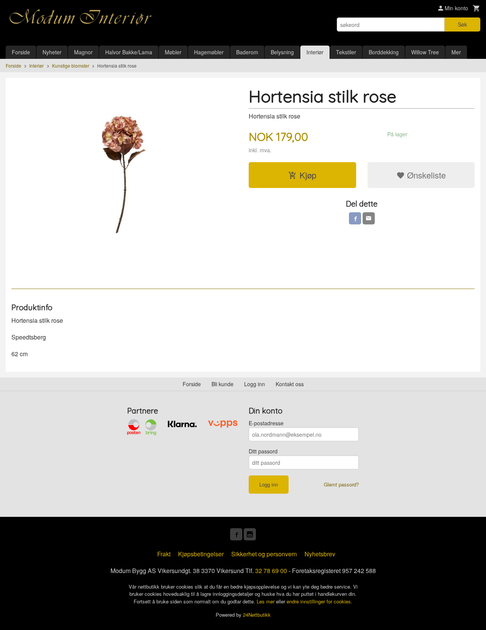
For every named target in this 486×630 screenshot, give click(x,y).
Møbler (173, 52)
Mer (456, 52)
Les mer (266, 601)
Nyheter (52, 52)
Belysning (282, 52)
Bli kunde (222, 384)
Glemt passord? (341, 484)
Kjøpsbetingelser (201, 553)
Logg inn (254, 384)
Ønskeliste (425, 175)
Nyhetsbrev (320, 553)
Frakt (163, 553)
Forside (21, 52)
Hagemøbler (209, 52)
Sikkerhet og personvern (264, 553)
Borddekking (384, 52)
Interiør (314, 52)
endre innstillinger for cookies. (319, 601)
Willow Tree (425, 52)
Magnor (83, 52)
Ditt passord (263, 451)
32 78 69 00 (271, 570)
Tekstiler (346, 52)
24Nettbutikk (257, 614)
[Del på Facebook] (355, 218)
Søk (462, 24)
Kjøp (308, 175)
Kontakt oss (290, 384)
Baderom (247, 52)
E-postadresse (266, 423)
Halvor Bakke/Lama (128, 52)
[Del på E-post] (369, 218)
